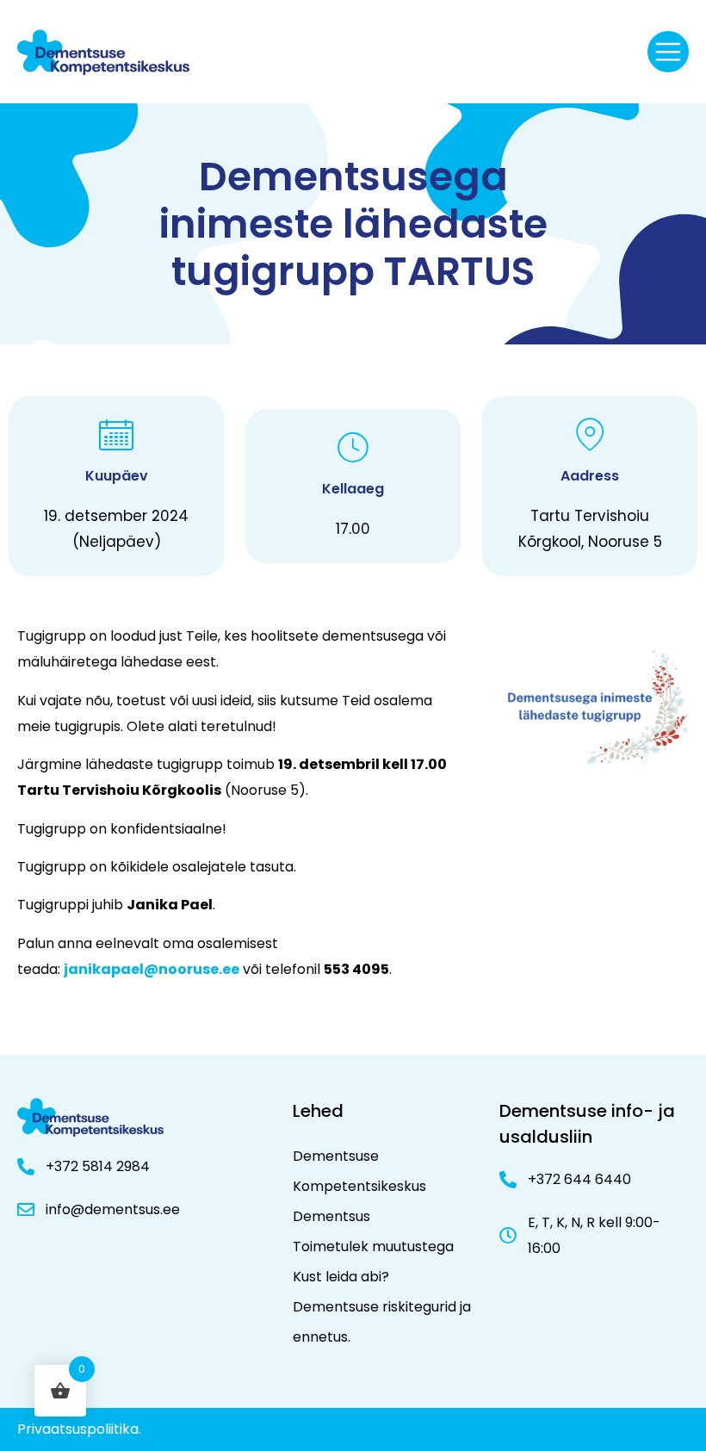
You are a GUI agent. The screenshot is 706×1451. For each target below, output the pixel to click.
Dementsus (331, 1216)
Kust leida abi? (341, 1277)
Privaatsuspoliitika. (79, 1429)
